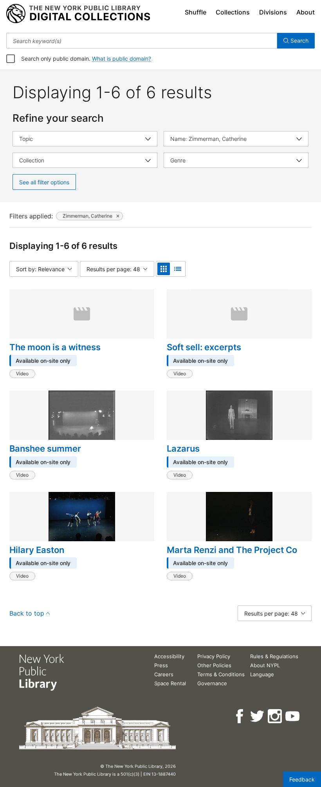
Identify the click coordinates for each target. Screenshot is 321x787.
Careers (163, 674)
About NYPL (265, 665)
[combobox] (141, 41)
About (305, 12)
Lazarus (183, 448)
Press (161, 665)
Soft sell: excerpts (204, 347)
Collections (233, 12)
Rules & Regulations (274, 656)
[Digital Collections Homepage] (78, 13)
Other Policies (214, 665)
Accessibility (169, 656)
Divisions (273, 12)
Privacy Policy (213, 656)
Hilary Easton (36, 550)
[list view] (177, 269)
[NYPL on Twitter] (257, 716)
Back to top (26, 613)
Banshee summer (45, 448)
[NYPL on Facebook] (240, 716)
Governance (212, 683)
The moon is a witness (55, 347)
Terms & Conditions (221, 674)
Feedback (302, 779)
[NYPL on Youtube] (293, 716)
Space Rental (170, 683)
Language (262, 674)
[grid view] (163, 269)
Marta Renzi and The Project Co (232, 550)
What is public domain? (121, 58)
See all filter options (44, 182)
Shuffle (195, 12)
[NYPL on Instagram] (275, 716)
